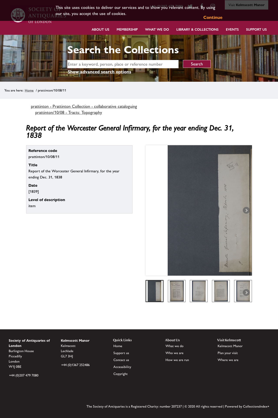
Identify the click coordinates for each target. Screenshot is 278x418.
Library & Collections (197, 29)
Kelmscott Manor (230, 346)
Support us (121, 353)
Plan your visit (228, 353)
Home (29, 90)
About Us (100, 29)
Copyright (120, 374)
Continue (212, 17)
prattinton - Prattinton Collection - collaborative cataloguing (84, 106)
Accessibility (122, 367)
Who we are (174, 353)
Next (246, 210)
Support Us (256, 29)
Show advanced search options (99, 71)
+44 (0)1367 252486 (75, 365)
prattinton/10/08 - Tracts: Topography (68, 112)
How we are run (177, 360)
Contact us (121, 360)
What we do (157, 29)
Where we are (228, 360)
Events (232, 29)
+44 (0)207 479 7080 (23, 375)
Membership (127, 29)
